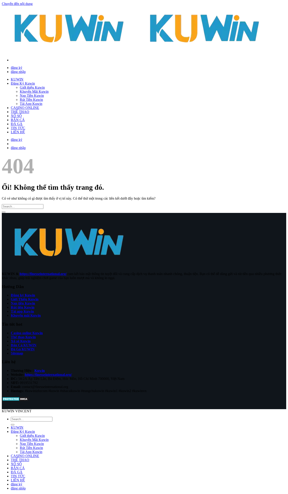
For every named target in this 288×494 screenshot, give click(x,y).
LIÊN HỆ (18, 132)
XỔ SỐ (16, 116)
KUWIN (17, 79)
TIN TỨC (18, 128)
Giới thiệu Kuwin (32, 87)
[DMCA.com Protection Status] (15, 400)
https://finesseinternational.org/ (43, 274)
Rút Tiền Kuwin (31, 100)
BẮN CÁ (18, 120)
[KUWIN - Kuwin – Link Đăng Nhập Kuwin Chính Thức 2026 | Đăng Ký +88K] (137, 52)
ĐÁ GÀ (16, 124)
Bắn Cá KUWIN (23, 345)
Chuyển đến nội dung (17, 4)
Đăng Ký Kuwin (23, 83)
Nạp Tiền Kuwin (32, 95)
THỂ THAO (20, 112)
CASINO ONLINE (25, 108)
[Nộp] (3, 212)
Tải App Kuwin (31, 104)
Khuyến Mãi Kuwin (34, 91)
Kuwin (39, 370)
